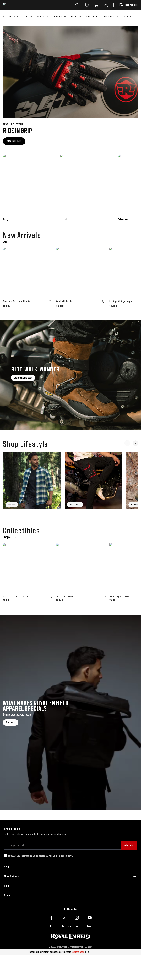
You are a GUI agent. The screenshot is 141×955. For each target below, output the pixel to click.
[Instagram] (77, 918)
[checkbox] (5, 855)
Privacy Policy (64, 855)
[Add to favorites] (50, 301)
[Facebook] (51, 918)
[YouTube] (90, 918)
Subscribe (129, 845)
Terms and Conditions (33, 855)
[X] (64, 918)
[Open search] (77, 5)
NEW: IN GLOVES (14, 141)
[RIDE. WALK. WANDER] (70, 375)
